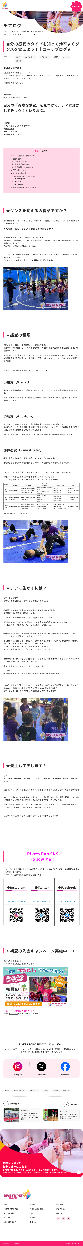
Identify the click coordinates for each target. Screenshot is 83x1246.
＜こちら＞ (13, 1013)
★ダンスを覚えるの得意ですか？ (23, 156)
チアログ (15, 31)
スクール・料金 (9, 1213)
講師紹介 (33, 1204)
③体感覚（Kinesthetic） (23, 167)
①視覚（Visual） (20, 161)
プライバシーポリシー (72, 1243)
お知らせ (33, 1222)
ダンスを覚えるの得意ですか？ (18, 125)
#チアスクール (30, 57)
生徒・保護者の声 (9, 1222)
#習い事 (19, 61)
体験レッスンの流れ (37, 1209)
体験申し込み (61, 1209)
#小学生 (66, 57)
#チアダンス (44, 57)
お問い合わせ (61, 1213)
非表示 (45, 151)
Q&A (31, 1213)
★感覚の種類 (15, 159)
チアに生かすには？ (13, 131)
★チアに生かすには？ (19, 170)
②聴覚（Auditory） (21, 164)
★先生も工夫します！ (19, 173)
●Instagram (18, 178)
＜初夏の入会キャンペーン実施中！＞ (25, 187)
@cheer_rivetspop (16, 901)
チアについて (8, 1218)
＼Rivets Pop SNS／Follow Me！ (23, 176)
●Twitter (17, 181)
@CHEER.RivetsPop (67, 901)
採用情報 (59, 1204)
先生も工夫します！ (13, 134)
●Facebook (18, 184)
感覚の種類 (9, 128)
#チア (18, 57)
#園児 (56, 57)
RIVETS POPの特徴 (10, 1209)
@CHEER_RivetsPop (42, 901)
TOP (5, 1204)
